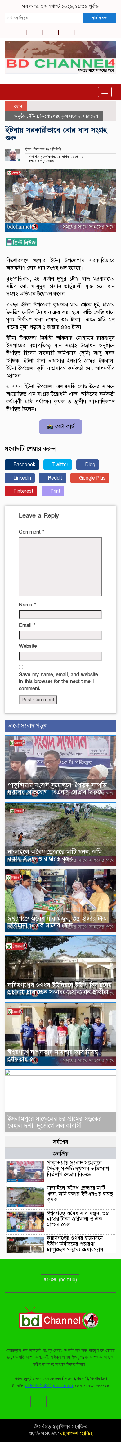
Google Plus (91, 478)
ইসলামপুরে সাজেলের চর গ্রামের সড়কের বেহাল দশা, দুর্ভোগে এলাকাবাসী (55, 1122)
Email (27, 625)
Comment (31, 532)
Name (27, 604)
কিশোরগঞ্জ (49, 116)
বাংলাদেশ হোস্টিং (75, 1433)
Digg (89, 465)
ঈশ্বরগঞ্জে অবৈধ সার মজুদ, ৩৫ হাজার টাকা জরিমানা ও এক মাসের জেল (58, 922)
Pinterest (23, 491)
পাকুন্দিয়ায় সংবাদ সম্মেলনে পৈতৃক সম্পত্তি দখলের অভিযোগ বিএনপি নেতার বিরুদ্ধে (57, 788)
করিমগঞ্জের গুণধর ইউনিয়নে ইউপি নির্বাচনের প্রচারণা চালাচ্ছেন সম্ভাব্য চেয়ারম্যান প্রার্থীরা (60, 988)
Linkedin (21, 478)
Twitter (59, 465)
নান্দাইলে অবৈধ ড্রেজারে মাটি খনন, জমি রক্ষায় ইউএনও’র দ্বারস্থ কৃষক (55, 855)
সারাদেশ (90, 116)
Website (28, 646)
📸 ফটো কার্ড (60, 426)
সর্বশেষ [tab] (60, 1142)
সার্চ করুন (99, 18)
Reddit (54, 478)
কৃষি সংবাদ (70, 116)
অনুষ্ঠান (20, 116)
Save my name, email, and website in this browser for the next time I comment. (58, 681)
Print (54, 491)
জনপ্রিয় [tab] (61, 1153)
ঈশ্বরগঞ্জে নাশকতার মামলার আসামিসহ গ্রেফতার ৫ (53, 1055)
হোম (17, 106)
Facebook (23, 465)
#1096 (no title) (60, 1280)
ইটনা (33, 116)
